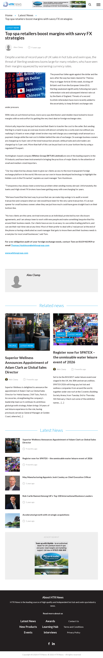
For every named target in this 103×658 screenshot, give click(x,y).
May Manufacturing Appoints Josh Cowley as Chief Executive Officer (57, 477)
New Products (64, 340)
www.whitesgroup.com (16, 253)
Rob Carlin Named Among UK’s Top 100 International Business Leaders (58, 496)
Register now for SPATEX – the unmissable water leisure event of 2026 (75, 357)
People (12, 346)
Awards (50, 621)
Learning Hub (50, 626)
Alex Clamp (18, 47)
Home (8, 15)
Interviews (50, 632)
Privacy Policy (73, 632)
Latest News (25, 15)
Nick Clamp (13, 379)
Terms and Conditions (74, 627)
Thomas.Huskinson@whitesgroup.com (30, 245)
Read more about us (53, 613)
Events (60, 334)
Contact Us (73, 621)
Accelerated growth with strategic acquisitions (46, 514)
